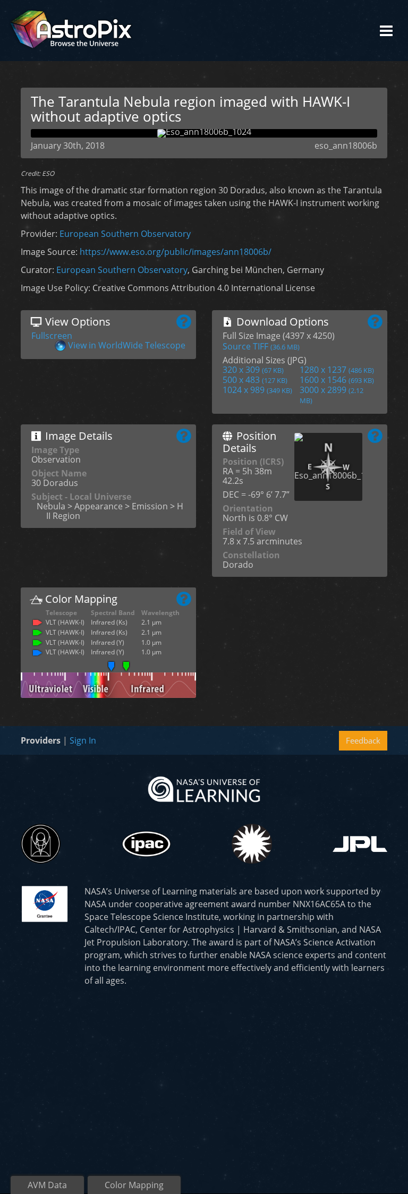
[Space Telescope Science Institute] (41, 844)
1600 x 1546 (337, 380)
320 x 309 (253, 370)
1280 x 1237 (337, 370)
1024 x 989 (257, 390)
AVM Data (47, 1185)
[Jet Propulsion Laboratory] (360, 844)
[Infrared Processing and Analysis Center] (146, 844)
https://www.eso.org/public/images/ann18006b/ (175, 252)
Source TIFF (261, 346)
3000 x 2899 (331, 394)
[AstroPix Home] (70, 30)
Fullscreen (51, 336)
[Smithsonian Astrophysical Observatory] (251, 844)
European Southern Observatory (125, 234)
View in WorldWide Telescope (126, 345)
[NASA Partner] (45, 903)
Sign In (83, 740)
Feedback (363, 740)
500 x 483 (255, 380)
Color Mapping (134, 1185)
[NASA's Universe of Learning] (204, 789)
